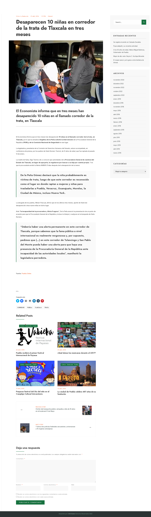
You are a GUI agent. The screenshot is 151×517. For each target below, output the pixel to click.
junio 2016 (116, 141)
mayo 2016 (117, 145)
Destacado (28, 326)
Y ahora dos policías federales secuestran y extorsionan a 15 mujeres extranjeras (55, 427)
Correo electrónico (50, 485)
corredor (20, 307)
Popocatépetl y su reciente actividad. (125, 46)
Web (72, 485)
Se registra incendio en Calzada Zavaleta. (127, 42)
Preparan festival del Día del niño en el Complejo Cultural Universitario (32, 392)
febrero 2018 (117, 122)
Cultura (22, 326)
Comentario (20, 459)
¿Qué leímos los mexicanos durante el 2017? (77, 353)
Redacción (25, 16)
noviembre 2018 (118, 107)
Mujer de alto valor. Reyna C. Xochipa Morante (128, 56)
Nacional (77, 326)
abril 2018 (116, 114)
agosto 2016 (117, 133)
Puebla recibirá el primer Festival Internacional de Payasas (30, 354)
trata (46, 307)
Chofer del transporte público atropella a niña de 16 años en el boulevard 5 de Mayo (55, 409)
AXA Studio (71, 514)
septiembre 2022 (118, 95)
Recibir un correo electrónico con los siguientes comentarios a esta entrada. (42, 494)
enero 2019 (117, 99)
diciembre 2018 (118, 103)
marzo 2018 (117, 118)
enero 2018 (117, 126)
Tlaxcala (38, 307)
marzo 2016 (117, 153)
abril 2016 (116, 149)
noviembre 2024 (118, 80)
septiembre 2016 (118, 130)
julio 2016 (116, 137)
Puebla (29, 307)
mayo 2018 (117, 110)
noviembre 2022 (118, 87)
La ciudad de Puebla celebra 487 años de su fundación (77, 392)
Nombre (19, 485)
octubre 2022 (117, 91)
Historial (50, 16)
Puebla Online (26, 273)
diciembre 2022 (118, 83)
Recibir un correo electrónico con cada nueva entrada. (35, 497)
